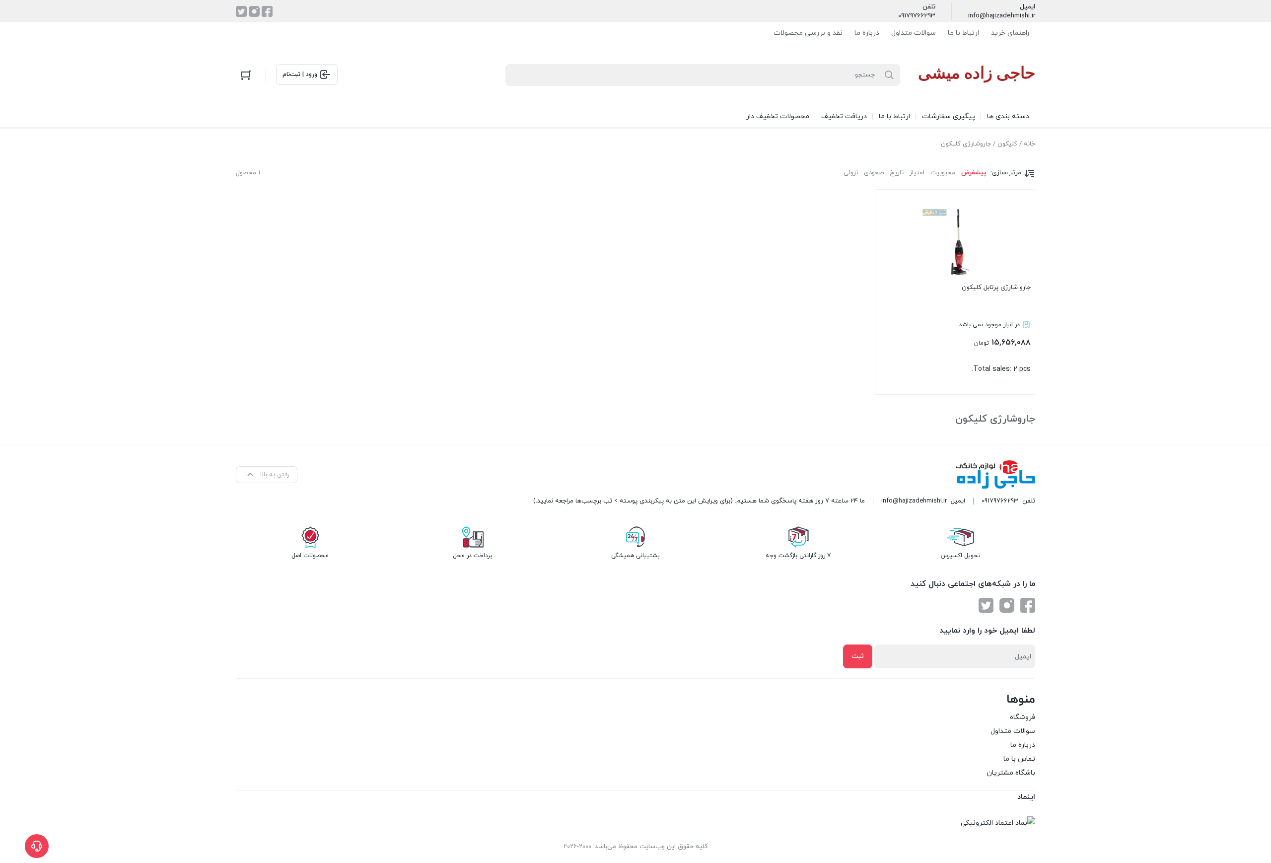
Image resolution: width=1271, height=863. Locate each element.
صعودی (874, 172)
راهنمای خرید (1010, 33)
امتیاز (917, 172)
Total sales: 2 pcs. (995, 328)
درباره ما (866, 33)
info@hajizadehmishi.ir (1001, 15)
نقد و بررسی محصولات (808, 33)
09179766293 (916, 15)
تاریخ (897, 172)
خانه (1029, 144)
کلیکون (1007, 144)
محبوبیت (942, 172)
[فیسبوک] (267, 11)
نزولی (851, 172)
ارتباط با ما (963, 33)
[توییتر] (241, 11)
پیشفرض (974, 172)
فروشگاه (1022, 717)
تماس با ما (1019, 759)
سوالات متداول (913, 33)
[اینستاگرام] (254, 11)
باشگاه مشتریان (1011, 773)
